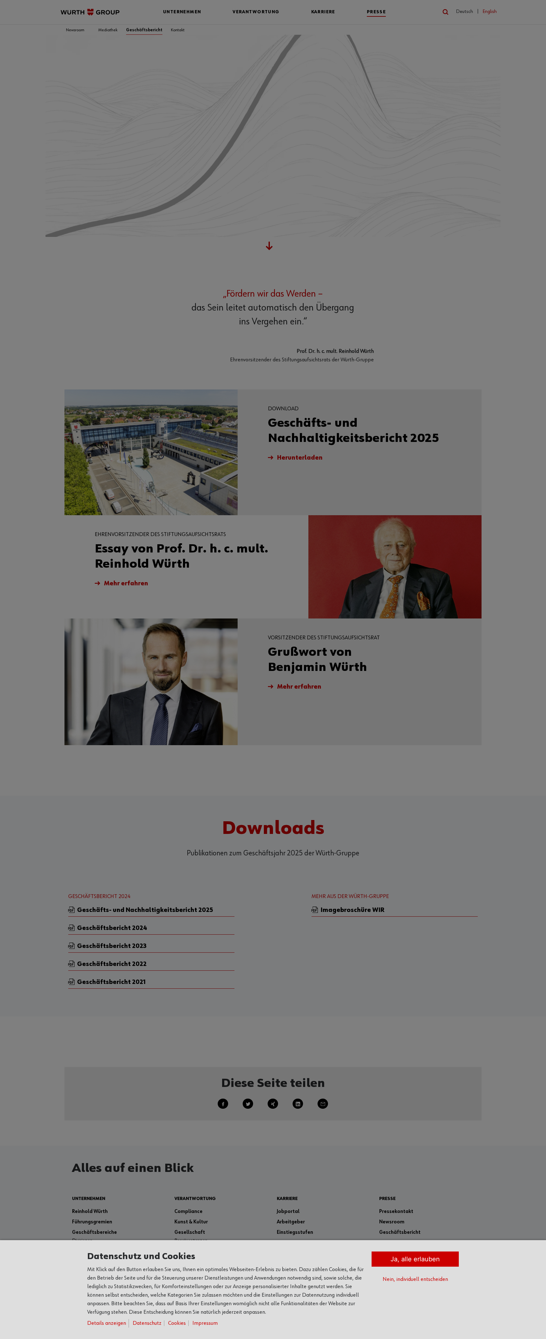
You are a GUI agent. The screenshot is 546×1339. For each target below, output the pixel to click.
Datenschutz (147, 1323)
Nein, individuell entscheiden (415, 1279)
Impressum (205, 1323)
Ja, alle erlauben (415, 1259)
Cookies (177, 1323)
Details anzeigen (106, 1323)
